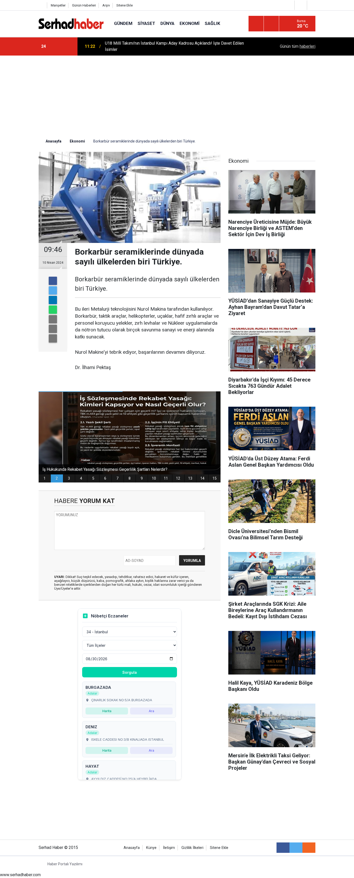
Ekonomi (190, 23)
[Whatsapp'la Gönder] (53, 309)
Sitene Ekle (124, 5)
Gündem (123, 23)
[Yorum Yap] (53, 338)
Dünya (167, 23)
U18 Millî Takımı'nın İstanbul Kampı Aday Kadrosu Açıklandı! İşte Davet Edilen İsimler (174, 46)
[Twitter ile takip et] (295, 847)
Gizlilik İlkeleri (192, 848)
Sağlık (212, 23)
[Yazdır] (53, 329)
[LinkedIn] (53, 300)
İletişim (169, 848)
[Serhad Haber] (71, 23)
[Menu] (256, 24)
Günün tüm (297, 46)
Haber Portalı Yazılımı (64, 864)
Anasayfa (132, 848)
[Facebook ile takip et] (283, 847)
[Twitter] (53, 290)
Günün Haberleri (84, 5)
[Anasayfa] (41, 5)
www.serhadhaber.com (20, 874)
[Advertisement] (177, 94)
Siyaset (146, 23)
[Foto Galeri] (312, 5)
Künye (151, 848)
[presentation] (57, 46)
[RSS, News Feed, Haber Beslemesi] (308, 847)
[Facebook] (53, 281)
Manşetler (58, 5)
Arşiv (106, 5)
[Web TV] (300, 5)
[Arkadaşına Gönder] (53, 319)
